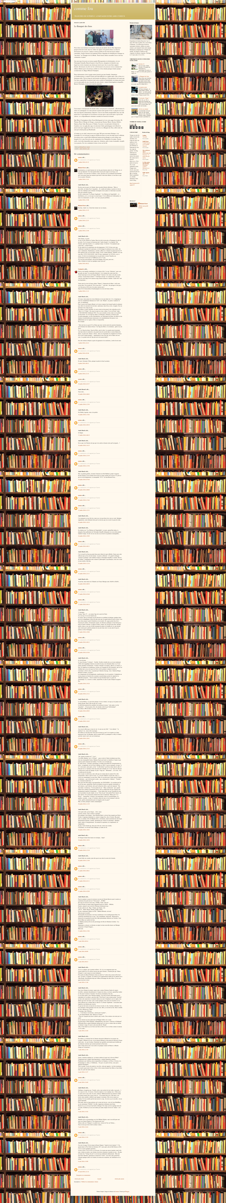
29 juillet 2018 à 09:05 (84, 711)
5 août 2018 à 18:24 (83, 1127)
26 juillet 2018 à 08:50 (84, 584)
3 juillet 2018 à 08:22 (83, 263)
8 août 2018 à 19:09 (83, 1161)
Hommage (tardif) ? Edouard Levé (146, 166)
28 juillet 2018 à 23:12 (84, 694)
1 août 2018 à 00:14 (83, 941)
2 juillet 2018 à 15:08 (83, 200)
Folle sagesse (146, 173)
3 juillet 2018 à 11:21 (83, 291)
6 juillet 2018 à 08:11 (83, 363)
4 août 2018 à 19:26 (83, 1111)
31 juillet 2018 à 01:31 (84, 881)
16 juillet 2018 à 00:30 (84, 425)
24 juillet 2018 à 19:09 (84, 536)
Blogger (127, 1191)
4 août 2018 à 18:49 (83, 1082)
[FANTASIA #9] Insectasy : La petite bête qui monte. (147, 155)
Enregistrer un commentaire (83, 1175)
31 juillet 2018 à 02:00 (84, 891)
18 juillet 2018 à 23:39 (84, 455)
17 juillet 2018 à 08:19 (84, 435)
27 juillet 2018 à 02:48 (84, 594)
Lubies (144, 135)
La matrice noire (143, 87)
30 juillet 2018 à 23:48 (84, 860)
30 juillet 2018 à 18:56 (84, 840)
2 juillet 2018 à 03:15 (83, 162)
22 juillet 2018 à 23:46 (84, 500)
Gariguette (81, 269)
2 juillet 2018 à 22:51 (83, 220)
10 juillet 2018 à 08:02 (84, 394)
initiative (85, 149)
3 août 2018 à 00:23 (83, 962)
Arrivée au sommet (143, 109)
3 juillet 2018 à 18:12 (83, 343)
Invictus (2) (141, 64)
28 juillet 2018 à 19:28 (84, 683)
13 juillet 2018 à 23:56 (84, 404)
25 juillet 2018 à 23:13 (84, 573)
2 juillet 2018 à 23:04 (83, 230)
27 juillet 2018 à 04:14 (84, 604)
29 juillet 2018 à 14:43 (84, 721)
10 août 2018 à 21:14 (83, 1171)
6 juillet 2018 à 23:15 (83, 373)
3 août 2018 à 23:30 (83, 1049)
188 (144, 174)
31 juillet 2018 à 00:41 (84, 871)
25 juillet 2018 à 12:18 (84, 563)
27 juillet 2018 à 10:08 (84, 632)
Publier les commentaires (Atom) (89, 1182)
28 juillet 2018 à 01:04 (84, 652)
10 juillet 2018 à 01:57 (84, 384)
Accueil (99, 1179)
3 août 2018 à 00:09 (83, 951)
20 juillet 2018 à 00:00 (84, 490)
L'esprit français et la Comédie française (146, 144)
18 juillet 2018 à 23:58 (84, 466)
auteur (81, 149)
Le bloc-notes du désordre (146, 163)
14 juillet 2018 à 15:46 (84, 414)
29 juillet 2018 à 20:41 (84, 738)
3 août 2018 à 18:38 (83, 1031)
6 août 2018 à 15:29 (83, 1137)
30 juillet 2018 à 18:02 (84, 830)
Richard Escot (82, 168)
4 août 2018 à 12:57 (83, 1072)
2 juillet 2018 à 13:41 (83, 179)
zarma (79, 157)
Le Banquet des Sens (144, 76)
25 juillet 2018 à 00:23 (84, 546)
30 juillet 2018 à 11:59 (84, 804)
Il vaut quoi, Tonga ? (144, 98)
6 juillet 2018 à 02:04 (83, 353)
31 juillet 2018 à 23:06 (84, 931)
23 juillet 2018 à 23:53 (84, 510)
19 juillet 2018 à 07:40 (84, 479)
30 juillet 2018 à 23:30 (84, 850)
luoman (117, 1191)
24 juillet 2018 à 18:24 (84, 522)
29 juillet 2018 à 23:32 (84, 748)
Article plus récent (79, 1179)
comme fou (83, 8)
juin (88, 149)
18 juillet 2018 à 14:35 (84, 445)
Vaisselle (145, 137)
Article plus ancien (119, 1179)
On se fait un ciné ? (146, 151)
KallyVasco (146, 141)
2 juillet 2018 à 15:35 (83, 210)
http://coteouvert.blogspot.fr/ (134, 184)
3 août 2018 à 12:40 (83, 982)
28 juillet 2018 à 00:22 (84, 642)
